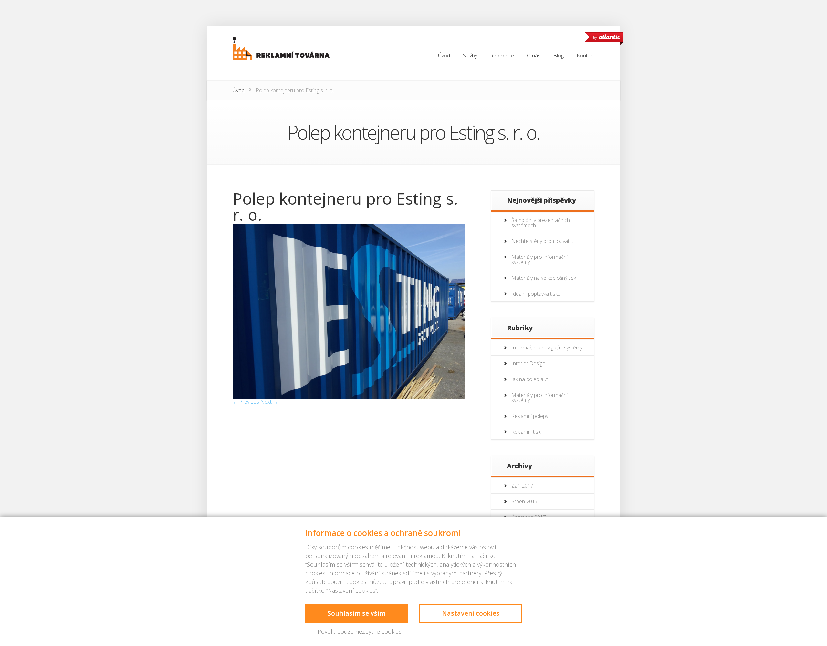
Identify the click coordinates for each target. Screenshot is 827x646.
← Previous (246, 401)
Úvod (239, 90)
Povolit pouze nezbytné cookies (360, 631)
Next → (269, 401)
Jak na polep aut (529, 379)
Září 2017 (522, 485)
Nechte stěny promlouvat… (542, 241)
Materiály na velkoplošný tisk (543, 277)
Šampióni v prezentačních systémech (540, 223)
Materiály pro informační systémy (539, 259)
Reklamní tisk (525, 431)
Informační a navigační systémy (546, 347)
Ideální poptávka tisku (535, 293)
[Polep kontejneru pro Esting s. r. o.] (349, 396)
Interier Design (528, 363)
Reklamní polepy (529, 415)
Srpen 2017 (524, 501)
